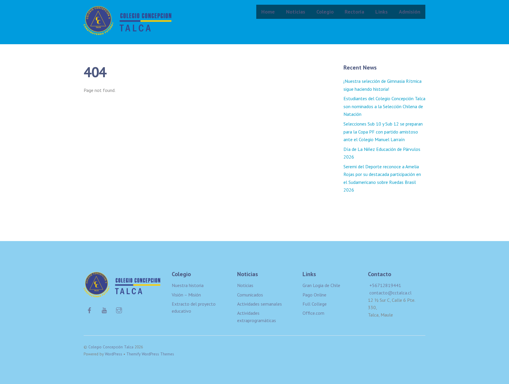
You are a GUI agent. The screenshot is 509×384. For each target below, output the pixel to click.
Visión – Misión (186, 295)
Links (381, 11)
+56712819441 (385, 285)
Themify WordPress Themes (150, 354)
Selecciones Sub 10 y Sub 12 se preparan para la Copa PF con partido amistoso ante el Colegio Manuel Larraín (383, 131)
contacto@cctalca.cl (390, 293)
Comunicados (250, 295)
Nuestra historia (188, 285)
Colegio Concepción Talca (110, 347)
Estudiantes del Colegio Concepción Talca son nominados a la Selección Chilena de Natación (384, 106)
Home (268, 11)
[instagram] (119, 309)
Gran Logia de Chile (321, 285)
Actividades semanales (259, 304)
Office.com (313, 313)
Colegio (325, 11)
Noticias (295, 11)
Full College (315, 304)
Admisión (409, 11)
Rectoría (354, 11)
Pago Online (314, 295)
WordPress (113, 354)
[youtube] (104, 309)
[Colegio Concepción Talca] (128, 31)
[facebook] (89, 309)
